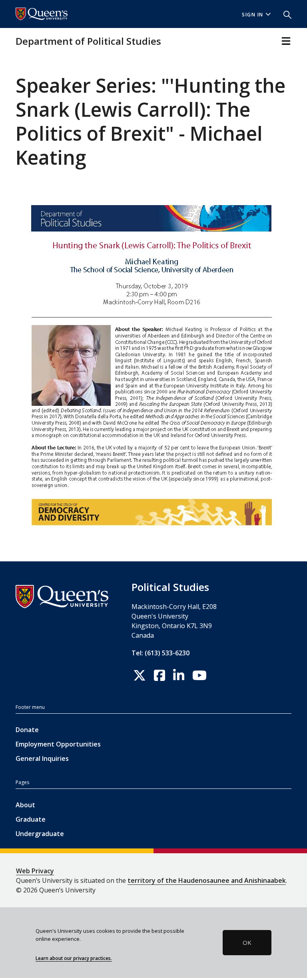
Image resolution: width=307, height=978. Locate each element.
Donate (27, 729)
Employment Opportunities (58, 744)
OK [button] (247, 942)
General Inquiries (42, 758)
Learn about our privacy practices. (74, 958)
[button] (284, 14)
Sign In (252, 14)
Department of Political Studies (88, 41)
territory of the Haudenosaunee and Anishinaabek (207, 880)
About (25, 804)
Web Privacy (35, 870)
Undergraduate (40, 833)
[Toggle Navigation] (286, 41)
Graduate (31, 819)
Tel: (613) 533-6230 (160, 653)
